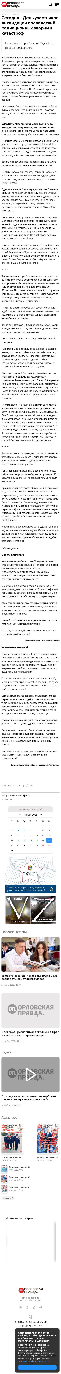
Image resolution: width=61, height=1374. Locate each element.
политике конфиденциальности (34, 1361)
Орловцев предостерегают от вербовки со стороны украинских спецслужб (28, 1098)
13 (30, 835)
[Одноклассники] (23, 785)
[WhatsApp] (27, 785)
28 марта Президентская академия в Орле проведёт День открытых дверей (29, 977)
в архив (7, 1198)
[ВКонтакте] (19, 785)
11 (18, 835)
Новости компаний (14, 932)
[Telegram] (31, 785)
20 (30, 840)
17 (12, 840)
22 (43, 840)
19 (24, 840)
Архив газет (10, 1117)
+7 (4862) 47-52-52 (25, 1322)
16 (49, 835)
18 (18, 840)
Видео (6, 1052)
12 (24, 835)
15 (43, 835)
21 (37, 840)
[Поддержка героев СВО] (30, 892)
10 (12, 835)
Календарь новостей (30, 809)
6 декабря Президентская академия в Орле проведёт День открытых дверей (30, 1034)
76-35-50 (41, 1322)
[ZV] (30, 923)
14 (37, 835)
